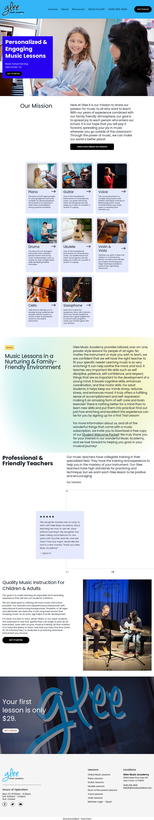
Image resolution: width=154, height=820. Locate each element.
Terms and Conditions (71, 819)
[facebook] (4, 804)
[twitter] (12, 804)
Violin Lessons (95, 797)
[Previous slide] (67, 572)
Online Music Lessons (99, 774)
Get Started (143, 9)
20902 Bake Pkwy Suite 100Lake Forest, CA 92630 (136, 777)
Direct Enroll (95, 9)
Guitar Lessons (96, 782)
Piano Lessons (95, 778)
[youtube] (20, 804)
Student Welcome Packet (100, 435)
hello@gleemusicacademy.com (137, 787)
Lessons (53, 9)
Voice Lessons (95, 794)
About (64, 9)
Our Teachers (74, 482)
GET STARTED (13, 73)
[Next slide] (112, 572)
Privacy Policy (86, 819)
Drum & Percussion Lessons (102, 790)
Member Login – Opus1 (100, 801)
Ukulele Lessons (96, 786)
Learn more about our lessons (92, 146)
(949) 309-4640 (117, 9)
